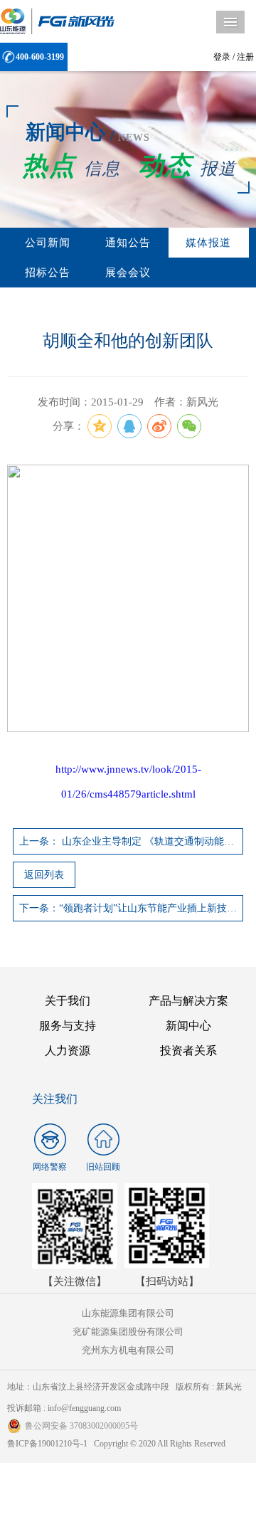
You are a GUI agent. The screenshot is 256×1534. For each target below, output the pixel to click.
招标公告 (47, 272)
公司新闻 (47, 242)
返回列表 (44, 874)
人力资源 (67, 1050)
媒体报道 (208, 242)
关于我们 (67, 1001)
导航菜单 (230, 22)
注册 (245, 57)
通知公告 (128, 242)
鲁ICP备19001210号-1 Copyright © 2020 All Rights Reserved (116, 1444)
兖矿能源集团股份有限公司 (128, 1331)
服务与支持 (67, 1026)
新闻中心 (188, 1026)
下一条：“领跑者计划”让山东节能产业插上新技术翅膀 (131, 908)
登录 (221, 57)
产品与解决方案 (188, 1001)
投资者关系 (188, 1050)
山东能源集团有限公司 (128, 1313)
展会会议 (128, 272)
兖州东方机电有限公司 (128, 1350)
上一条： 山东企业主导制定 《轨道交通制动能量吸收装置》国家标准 (131, 841)
